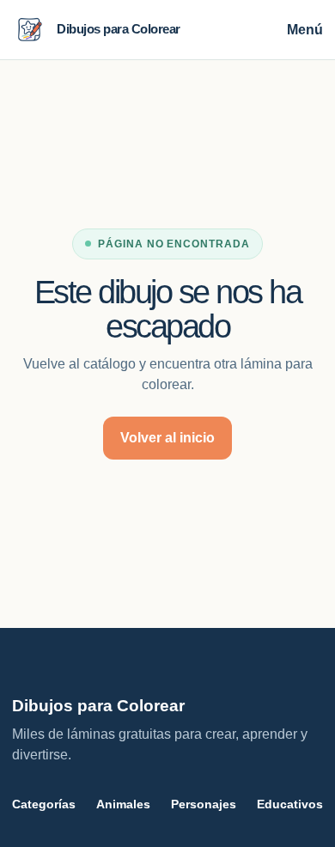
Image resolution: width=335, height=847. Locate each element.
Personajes (203, 804)
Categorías (44, 804)
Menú (305, 29)
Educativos (290, 804)
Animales (123, 804)
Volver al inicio (167, 437)
